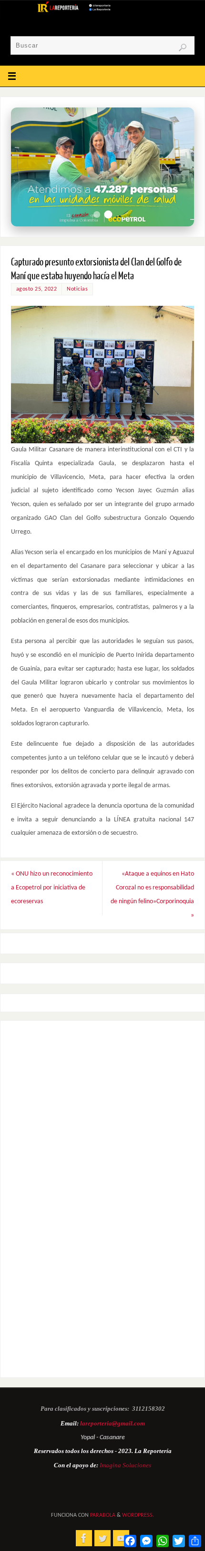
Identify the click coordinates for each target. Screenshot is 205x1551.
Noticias (77, 289)
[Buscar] (182, 47)
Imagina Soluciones (125, 1465)
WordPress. (138, 1515)
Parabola (102, 1515)
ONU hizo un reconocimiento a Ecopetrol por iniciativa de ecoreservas (51, 887)
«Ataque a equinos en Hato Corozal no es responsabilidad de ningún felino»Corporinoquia (152, 894)
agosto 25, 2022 (36, 289)
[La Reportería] (84, 1538)
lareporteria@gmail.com (112, 1423)
